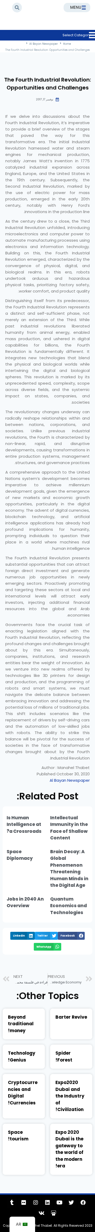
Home (64, 28)
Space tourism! (18, 1135)
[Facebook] (83, 1202)
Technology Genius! (21, 1056)
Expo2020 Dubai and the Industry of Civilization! (69, 1096)
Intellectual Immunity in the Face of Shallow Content (69, 828)
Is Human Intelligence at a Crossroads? (24, 824)
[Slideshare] (53, 1213)
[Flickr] (23, 1202)
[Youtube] (59, 1202)
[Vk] (41, 1213)
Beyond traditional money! (21, 1024)
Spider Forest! (63, 1056)
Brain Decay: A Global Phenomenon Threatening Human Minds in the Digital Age (69, 868)
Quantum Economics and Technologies (68, 906)
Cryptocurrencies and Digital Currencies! (22, 1092)
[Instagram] (35, 1202)
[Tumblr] (12, 1202)
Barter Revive (71, 1017)
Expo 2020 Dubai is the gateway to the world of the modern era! (69, 1149)
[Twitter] (71, 1202)
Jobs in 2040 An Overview (25, 902)
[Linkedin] (47, 1202)
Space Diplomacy (20, 855)
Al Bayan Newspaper (30, 28)
